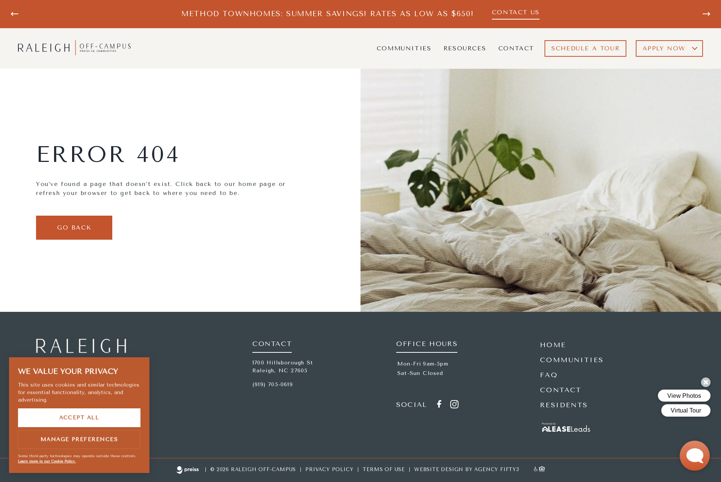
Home (553, 345)
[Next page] (706, 14)
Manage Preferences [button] (79, 439)
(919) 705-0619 (272, 384)
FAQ (549, 375)
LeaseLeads (566, 428)
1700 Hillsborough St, (282, 367)
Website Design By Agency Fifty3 (466, 469)
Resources (464, 48)
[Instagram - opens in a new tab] (454, 405)
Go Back (74, 227)
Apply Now (664, 48)
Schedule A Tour (585, 48)
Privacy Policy (329, 469)
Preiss (187, 470)
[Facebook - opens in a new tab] (438, 405)
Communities (404, 48)
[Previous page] (14, 14)
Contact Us (516, 12)
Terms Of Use (384, 469)
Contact (516, 48)
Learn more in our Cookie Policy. (47, 461)
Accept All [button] (79, 417)
